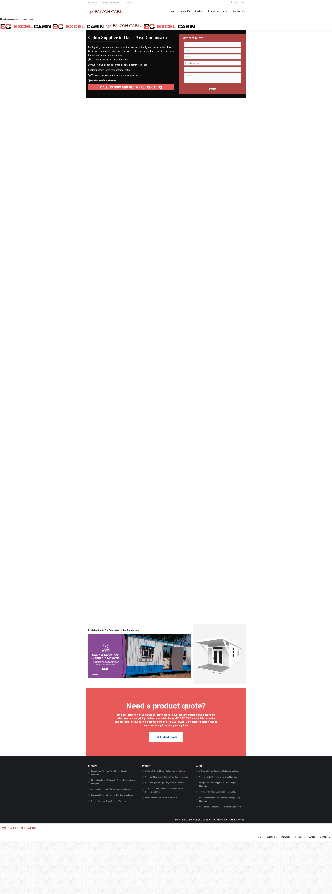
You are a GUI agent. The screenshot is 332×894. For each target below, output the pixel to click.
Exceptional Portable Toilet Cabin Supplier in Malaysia (110, 772)
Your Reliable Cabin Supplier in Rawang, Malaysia (220, 807)
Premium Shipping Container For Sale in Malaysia (112, 795)
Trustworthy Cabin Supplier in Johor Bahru (217, 792)
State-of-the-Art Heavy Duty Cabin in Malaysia (165, 771)
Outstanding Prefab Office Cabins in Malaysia (110, 789)
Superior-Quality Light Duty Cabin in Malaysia (164, 783)
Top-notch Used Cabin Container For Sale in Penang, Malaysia (164, 790)
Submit (213, 89)
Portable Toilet (236, 819)
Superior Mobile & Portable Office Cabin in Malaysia (167, 777)
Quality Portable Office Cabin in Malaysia (108, 801)
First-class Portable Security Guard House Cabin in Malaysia (113, 781)
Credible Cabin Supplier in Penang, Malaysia (218, 777)
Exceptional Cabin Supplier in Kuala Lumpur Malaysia (217, 784)
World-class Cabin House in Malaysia (161, 798)
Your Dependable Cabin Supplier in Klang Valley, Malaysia (219, 799)
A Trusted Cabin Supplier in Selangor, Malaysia (219, 771)
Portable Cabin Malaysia (189, 819)
